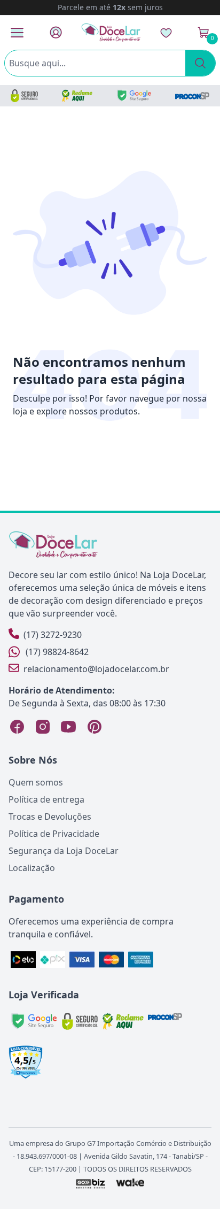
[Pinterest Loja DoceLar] (94, 726)
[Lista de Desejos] (166, 32)
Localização (32, 868)
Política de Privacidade (54, 834)
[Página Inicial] (111, 32)
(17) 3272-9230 (52, 635)
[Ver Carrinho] (203, 32)
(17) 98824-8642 (57, 652)
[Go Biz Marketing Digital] (90, 1183)
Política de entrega (46, 799)
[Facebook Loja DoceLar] (17, 726)
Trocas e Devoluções (50, 816)
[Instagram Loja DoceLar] (42, 726)
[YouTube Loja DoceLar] (68, 726)
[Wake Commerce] (131, 1183)
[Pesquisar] (200, 63)
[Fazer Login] (56, 32)
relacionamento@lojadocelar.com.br (96, 669)
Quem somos (36, 782)
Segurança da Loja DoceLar (64, 851)
